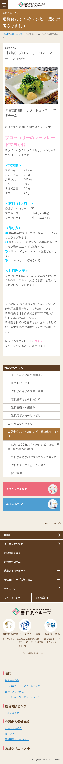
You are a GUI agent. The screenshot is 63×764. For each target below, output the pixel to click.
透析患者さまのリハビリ (26, 415)
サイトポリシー (12, 597)
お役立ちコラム (17, 34)
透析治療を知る (12, 552)
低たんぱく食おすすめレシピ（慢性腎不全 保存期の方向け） (33, 446)
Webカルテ (13, 504)
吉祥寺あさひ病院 (14, 691)
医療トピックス (20, 383)
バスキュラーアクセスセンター (25, 686)
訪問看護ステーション (17, 739)
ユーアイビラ (12, 734)
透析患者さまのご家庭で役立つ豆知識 (34, 457)
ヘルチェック (12, 712)
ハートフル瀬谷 (13, 728)
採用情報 (16, 473)
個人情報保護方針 (31, 653)
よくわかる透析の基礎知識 (27, 375)
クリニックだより (22, 423)
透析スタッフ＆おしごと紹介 (28, 465)
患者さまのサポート (14, 570)
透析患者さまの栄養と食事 (27, 391)
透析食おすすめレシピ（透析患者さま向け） (33, 434)
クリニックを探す (16, 489)
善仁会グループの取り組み (18, 579)
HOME (6, 34)
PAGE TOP (50, 523)
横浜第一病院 (12, 680)
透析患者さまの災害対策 (26, 399)
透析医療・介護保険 (23, 407)
